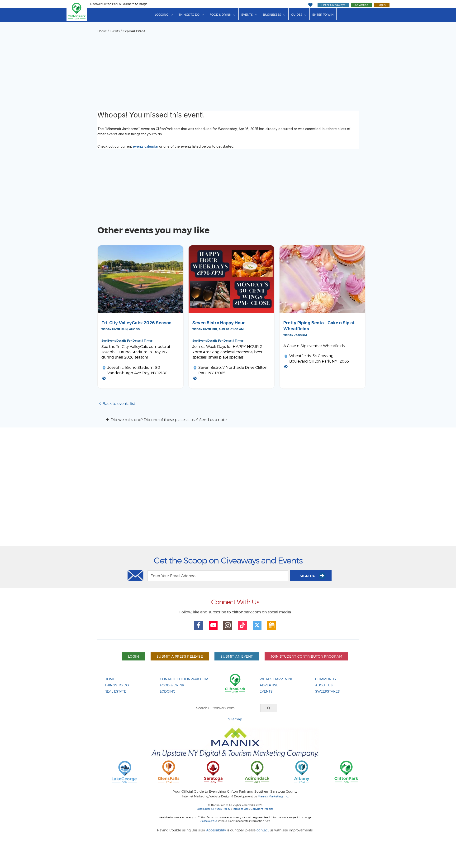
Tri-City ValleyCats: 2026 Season (136, 322)
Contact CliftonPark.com (184, 679)
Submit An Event (236, 656)
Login (382, 5)
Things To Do (116, 685)
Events (247, 14)
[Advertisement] (228, 69)
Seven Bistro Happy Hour (218, 322)
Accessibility (216, 830)
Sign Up (308, 576)
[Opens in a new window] (124, 772)
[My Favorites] (310, 4)
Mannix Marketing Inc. (273, 796)
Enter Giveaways (333, 5)
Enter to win (323, 14)
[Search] (269, 708)
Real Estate (115, 691)
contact (262, 830)
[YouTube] (213, 625)
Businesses (272, 14)
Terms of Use (240, 808)
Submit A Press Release (180, 656)
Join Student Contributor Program (306, 656)
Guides (296, 14)
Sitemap (235, 719)
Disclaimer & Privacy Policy (213, 808)
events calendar (145, 146)
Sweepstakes (327, 691)
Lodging (161, 14)
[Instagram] (227, 625)
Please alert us (208, 821)
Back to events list (119, 403)
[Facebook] (198, 625)
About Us (324, 685)
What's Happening (277, 679)
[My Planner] (271, 625)
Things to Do (189, 14)
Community (326, 679)
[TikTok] (242, 625)
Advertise (361, 5)
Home (102, 31)
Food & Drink (220, 14)
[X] (257, 625)
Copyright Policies (262, 808)
